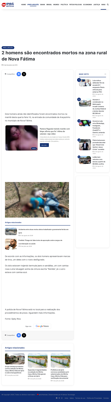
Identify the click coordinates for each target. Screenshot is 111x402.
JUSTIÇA (96, 4)
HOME (23, 4)
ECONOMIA (87, 4)
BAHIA (42, 4)
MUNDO (56, 4)
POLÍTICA (64, 4)
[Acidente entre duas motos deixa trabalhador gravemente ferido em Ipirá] (11, 231)
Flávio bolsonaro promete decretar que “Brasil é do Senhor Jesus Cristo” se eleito (99, 144)
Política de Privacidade (94, 398)
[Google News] (42, 326)
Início (66, 398)
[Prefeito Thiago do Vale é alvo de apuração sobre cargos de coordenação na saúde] (11, 244)
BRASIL (49, 4)
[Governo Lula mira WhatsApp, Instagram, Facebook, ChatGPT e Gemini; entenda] (85, 123)
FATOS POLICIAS (75, 4)
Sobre (72, 398)
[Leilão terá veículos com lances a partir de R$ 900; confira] (85, 160)
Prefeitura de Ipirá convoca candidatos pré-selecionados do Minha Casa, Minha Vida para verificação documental (60, 374)
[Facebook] (19, 74)
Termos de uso (80, 398)
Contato (106, 398)
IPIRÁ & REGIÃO (33, 4)
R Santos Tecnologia (68, 394)
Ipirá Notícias (43, 394)
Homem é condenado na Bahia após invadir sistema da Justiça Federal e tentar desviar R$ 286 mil (99, 106)
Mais (103, 4)
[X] (24, 74)
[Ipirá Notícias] (8, 4)
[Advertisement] (55, 26)
